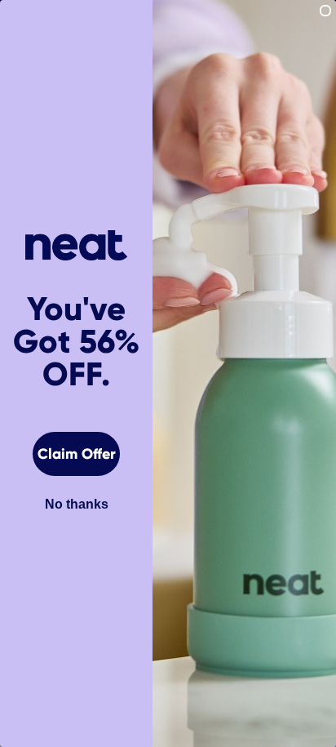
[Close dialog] (325, 11)
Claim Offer (77, 454)
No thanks (76, 504)
